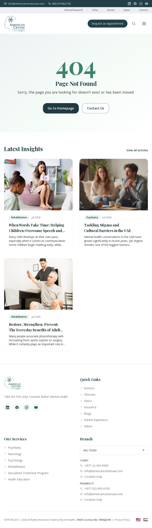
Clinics (88, 401)
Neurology (14, 454)
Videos (88, 426)
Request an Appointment (108, 23)
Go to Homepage (61, 108)
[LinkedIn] (129, 3)
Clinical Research (73, 10)
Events (110, 10)
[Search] (134, 24)
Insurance (90, 407)
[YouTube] (146, 3)
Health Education (19, 479)
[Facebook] (135, 3)
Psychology (15, 460)
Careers (143, 10)
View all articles (137, 150)
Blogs (87, 413)
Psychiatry (14, 447)
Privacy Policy (122, 519)
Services (89, 388)
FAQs (95, 10)
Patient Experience (96, 420)
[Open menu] (144, 24)
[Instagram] (140, 3)
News (127, 10)
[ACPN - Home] (14, 24)
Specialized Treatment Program (28, 473)
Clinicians (90, 394)
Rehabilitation (16, 467)
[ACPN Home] (12, 385)
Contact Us (95, 108)
